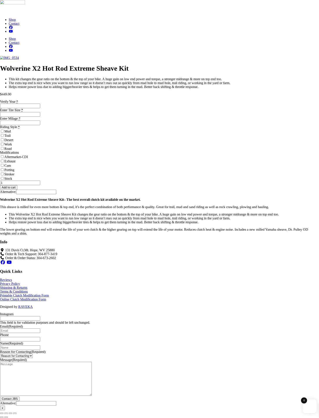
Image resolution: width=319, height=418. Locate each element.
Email (11, 326)
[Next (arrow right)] (6, 417)
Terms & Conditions (14, 291)
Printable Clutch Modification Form (24, 295)
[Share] (10, 413)
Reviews (6, 280)
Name (11, 343)
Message (13, 360)
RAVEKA (25, 307)
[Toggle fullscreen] (6, 413)
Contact (14, 23)
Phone (4, 335)
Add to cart (9, 187)
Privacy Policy (10, 284)
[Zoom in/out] (1, 413)
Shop (12, 19)
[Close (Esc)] (14, 413)
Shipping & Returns (13, 287)
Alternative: (8, 192)
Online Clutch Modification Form (23, 299)
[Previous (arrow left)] (1, 417)
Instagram (6, 314)
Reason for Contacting (23, 352)
